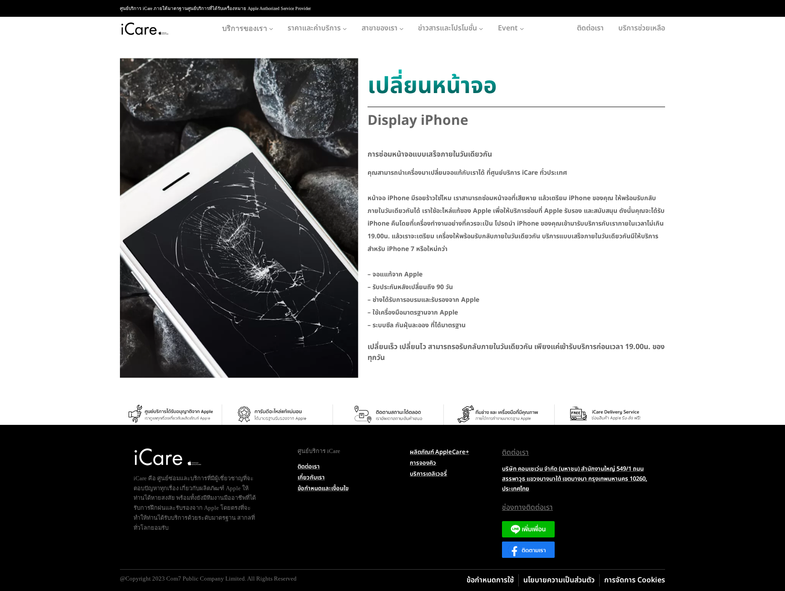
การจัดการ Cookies (634, 580)
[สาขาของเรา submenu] (401, 28)
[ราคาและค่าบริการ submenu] (345, 28)
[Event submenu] (522, 28)
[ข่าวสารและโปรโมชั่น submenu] (481, 28)
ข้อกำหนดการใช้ (490, 580)
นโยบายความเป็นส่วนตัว (559, 580)
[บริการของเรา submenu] (271, 28)
